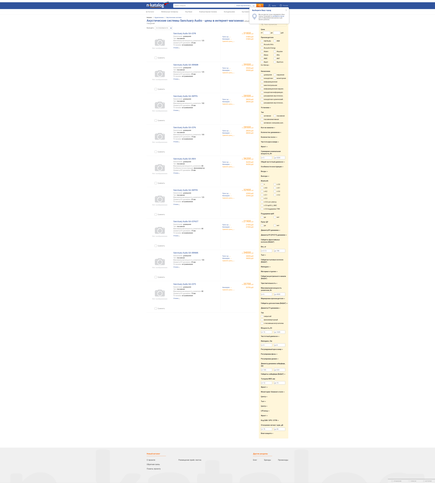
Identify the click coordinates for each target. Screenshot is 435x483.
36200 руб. (250, 162)
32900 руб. (250, 193)
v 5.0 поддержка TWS (272, 209)
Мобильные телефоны (169, 12)
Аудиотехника (159, 17)
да (265, 217)
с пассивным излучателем (274, 323)
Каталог (151, 12)
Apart (266, 62)
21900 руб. (250, 225)
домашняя (268, 75)
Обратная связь (153, 464)
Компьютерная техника (208, 12)
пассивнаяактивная (271, 119)
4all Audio (267, 41)
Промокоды (283, 460)
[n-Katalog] (158, 4)
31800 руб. (250, 37)
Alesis (266, 55)
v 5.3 (265, 198)
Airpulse (280, 51)
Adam (266, 51)
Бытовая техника (248, 12)
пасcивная (281, 116)
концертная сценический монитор (277, 99)
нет (278, 217)
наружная (280, 75)
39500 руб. (250, 68)
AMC (265, 58)
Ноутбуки (188, 12)
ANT (278, 58)
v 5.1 (265, 195)
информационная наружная (274, 89)
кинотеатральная (270, 85)
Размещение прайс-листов (189, 460)
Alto (278, 55)
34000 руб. (250, 256)
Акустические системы (173, 17)
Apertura (280, 62)
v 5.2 (278, 195)
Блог (255, 460)
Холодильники (229, 12)
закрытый (267, 316)
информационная (270, 82)
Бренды (267, 460)
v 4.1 (278, 188)
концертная (268, 78)
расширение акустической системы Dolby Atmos (282, 103)
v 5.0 (278, 191)
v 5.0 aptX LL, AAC (270, 205)
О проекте (151, 460)
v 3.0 (278, 184)
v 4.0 (265, 188)
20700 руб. (250, 287)
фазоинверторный (271, 320)
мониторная (281, 78)
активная (267, 116)
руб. (249, 33)
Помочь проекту (154, 469)
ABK (278, 41)
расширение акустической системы (277, 96)
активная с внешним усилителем (276, 123)
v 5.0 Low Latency (270, 202)
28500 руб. (250, 99)
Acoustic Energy (270, 48)
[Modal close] (285, 10)
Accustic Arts (268, 44)
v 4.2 (265, 191)
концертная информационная (275, 92)
